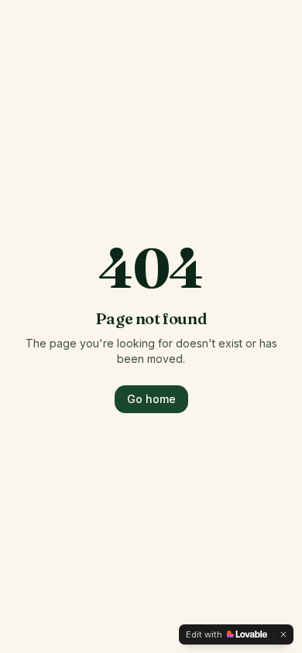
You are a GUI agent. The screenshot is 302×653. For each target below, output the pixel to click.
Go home (151, 398)
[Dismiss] (283, 634)
